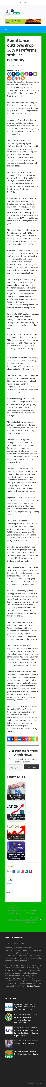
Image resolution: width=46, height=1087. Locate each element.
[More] (22, 78)
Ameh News (37, 1083)
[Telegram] (13, 78)
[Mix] (30, 739)
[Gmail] (18, 78)
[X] (13, 74)
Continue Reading (33, 986)
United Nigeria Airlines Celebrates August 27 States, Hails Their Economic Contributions (26, 1006)
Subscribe (31, 767)
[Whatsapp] (22, 74)
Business (10, 866)
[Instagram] (26, 74)
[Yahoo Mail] (31, 74)
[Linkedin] (18, 74)
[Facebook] (9, 74)
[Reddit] (9, 78)
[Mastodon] (26, 739)
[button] (23, 2)
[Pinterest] (23, 739)
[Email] (35, 74)
